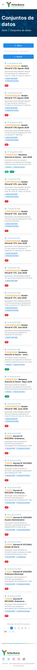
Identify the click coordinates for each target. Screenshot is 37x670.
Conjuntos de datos (20, 30)
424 (5, 631)
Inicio (4, 30)
